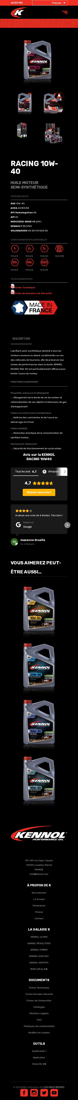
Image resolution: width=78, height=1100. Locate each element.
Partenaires (39, 905)
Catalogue (39, 1007)
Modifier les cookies (39, 1032)
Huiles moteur (42, 611)
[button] (11, 525)
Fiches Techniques (39, 987)
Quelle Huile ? (39, 1051)
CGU (39, 1019)
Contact (39, 918)
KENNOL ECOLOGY (39, 956)
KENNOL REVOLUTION (39, 943)
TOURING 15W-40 (39, 776)
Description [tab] (21, 338)
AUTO (30, 611)
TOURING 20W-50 (39, 663)
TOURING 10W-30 (39, 720)
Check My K (38, 1064)
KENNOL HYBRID (39, 949)
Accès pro (17, 3)
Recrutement (39, 892)
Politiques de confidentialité (39, 1026)
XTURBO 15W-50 (39, 606)
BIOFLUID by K (39, 969)
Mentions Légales (39, 1013)
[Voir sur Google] (14, 542)
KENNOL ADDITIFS (39, 962)
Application (39, 1057)
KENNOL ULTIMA (39, 937)
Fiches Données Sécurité (39, 994)
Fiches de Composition (39, 1000)
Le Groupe (39, 899)
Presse (39, 912)
